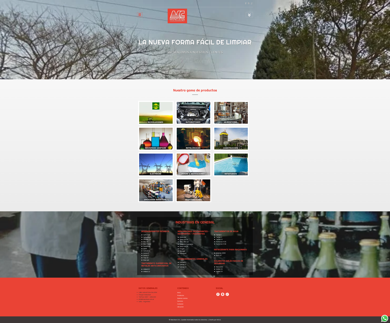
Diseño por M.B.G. (215, 320)
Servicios (180, 301)
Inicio (179, 293)
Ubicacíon (180, 307)
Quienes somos (182, 298)
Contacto (180, 304)
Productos (180, 295)
